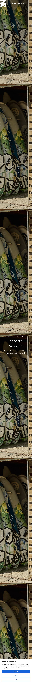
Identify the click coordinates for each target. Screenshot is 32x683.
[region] (16, 671)
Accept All (16, 671)
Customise (16, 675)
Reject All (16, 680)
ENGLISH (22, 3)
